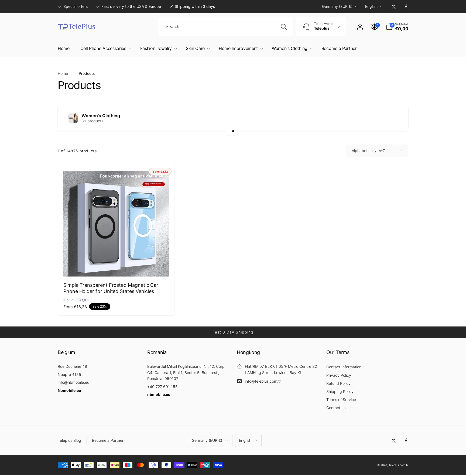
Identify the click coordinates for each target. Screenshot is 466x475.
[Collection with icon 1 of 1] (233, 131)
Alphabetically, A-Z (368, 150)
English (371, 6)
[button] (397, 27)
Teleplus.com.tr (398, 465)
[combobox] (225, 26)
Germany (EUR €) (337, 6)
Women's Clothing (100, 115)
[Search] (283, 26)
